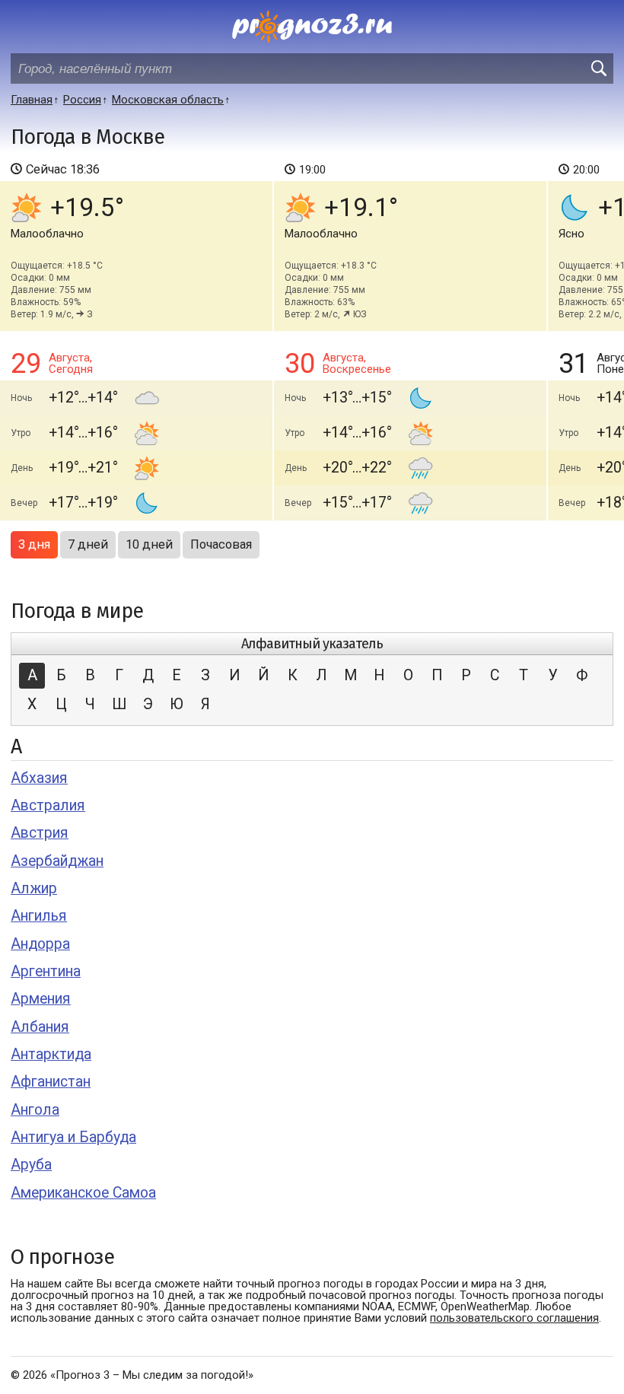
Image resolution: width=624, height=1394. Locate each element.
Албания (40, 1027)
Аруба (31, 1164)
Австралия (48, 805)
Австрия (39, 833)
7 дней (88, 544)
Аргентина (46, 971)
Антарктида (51, 1054)
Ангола (35, 1110)
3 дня (34, 544)
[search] (598, 68)
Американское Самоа (83, 1192)
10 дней (149, 544)
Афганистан (51, 1081)
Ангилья (39, 916)
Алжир (34, 888)
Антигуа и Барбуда (73, 1137)
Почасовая (221, 544)
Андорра (40, 944)
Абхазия (39, 778)
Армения (41, 998)
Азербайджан (57, 861)
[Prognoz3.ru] (312, 27)
